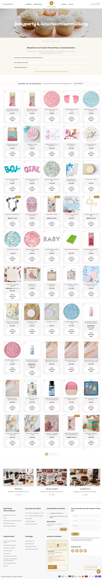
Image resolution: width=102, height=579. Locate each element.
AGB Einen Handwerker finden (12, 520)
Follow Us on (76, 547)
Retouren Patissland (31, 524)
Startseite (50, 19)
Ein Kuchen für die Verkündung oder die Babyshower (28, 57)
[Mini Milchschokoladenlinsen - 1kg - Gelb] (88, 448)
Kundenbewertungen (9, 545)
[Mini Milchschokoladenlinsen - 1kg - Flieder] (94, 448)
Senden (75, 534)
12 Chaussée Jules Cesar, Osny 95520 (58, 517)
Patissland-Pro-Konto (10, 556)
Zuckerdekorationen (57, 71)
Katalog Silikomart (30, 546)
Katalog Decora (30, 541)
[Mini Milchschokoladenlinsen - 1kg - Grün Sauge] (97, 448)
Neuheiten (29, 4)
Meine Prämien (8, 4)
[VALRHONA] (85, 477)
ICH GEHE (18, 494)
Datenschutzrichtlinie (9, 526)
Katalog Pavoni (29, 544)
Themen (70, 4)
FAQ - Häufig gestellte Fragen (34, 516)
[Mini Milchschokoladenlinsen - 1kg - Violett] (92, 448)
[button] (92, 567)
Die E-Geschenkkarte (9, 563)
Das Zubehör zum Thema (21, 62)
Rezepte (5, 566)
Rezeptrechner (7, 551)
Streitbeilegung (30, 521)
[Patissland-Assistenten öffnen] (98, 571)
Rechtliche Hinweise (9, 515)
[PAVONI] (18, 477)
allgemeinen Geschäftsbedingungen (82, 539)
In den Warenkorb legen (12, 118)
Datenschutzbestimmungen (77, 540)
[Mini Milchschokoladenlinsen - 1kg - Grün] (95, 448)
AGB (4, 518)
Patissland (8, 576)
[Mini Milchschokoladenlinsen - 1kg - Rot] (90, 448)
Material (64, 4)
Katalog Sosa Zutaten (31, 549)
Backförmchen (47, 71)
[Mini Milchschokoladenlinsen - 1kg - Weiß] (86, 448)
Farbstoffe (65, 71)
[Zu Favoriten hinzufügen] (5, 92)
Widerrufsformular (8, 523)
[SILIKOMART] (52, 477)
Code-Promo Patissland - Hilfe (34, 513)
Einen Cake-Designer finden (9, 541)
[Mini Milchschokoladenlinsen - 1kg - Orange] (84, 448)
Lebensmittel (37, 4)
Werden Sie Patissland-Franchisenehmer (10, 559)
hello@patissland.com (56, 513)
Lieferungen (28, 518)
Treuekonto (6, 553)
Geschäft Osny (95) (9, 548)
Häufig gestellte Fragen (20, 67)
